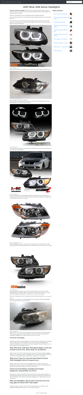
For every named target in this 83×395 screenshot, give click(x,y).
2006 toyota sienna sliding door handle (61, 26)
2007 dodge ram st (58, 50)
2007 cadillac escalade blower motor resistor (62, 18)
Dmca (3, 2)
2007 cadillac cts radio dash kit (60, 39)
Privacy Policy (13, 2)
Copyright (19, 2)
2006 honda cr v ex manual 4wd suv (62, 46)
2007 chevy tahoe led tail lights (60, 13)
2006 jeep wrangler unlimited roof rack (61, 30)
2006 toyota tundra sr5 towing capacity (60, 35)
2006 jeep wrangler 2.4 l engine (60, 42)
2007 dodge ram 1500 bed (59, 22)
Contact (7, 2)
